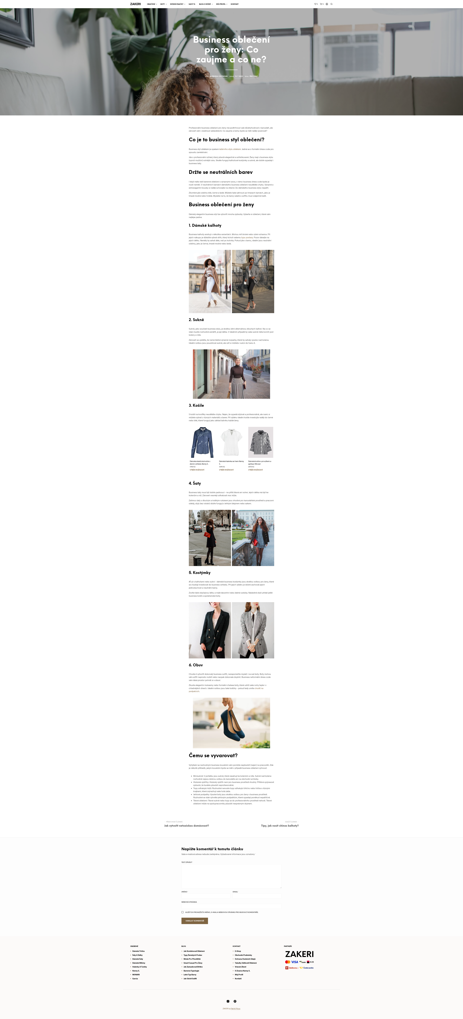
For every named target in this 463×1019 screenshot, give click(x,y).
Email (236, 892)
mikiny (142, 963)
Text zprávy (187, 862)
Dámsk (135, 963)
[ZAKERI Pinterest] (235, 1001)
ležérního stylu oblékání (230, 149)
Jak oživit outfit (190, 978)
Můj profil (239, 974)
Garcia (135, 978)
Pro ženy (254, 76)
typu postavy (247, 237)
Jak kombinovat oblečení (194, 951)
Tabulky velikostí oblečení (246, 963)
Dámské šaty (137, 959)
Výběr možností (197, 470)
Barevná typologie (191, 971)
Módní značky (176, 4)
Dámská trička (138, 951)
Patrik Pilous (235, 1009)
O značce (239, 971)
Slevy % (192, 4)
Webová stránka (189, 902)
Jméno (184, 892)
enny (246, 971)
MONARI (136, 974)
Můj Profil (220, 4)
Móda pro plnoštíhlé (192, 959)
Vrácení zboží (240, 967)
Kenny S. (136, 971)
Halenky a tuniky (139, 967)
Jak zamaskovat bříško (193, 967)
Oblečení (151, 4)
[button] (316, 4)
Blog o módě (205, 4)
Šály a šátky (137, 955)
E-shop (238, 951)
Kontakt (234, 4)
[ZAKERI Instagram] (228, 1001)
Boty (162, 4)
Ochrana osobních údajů (245, 959)
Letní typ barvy (190, 974)
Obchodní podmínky (243, 955)
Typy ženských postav (193, 955)
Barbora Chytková (219, 76)
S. (249, 971)
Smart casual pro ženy (193, 963)
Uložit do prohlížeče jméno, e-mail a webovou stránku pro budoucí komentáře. (221, 912)
